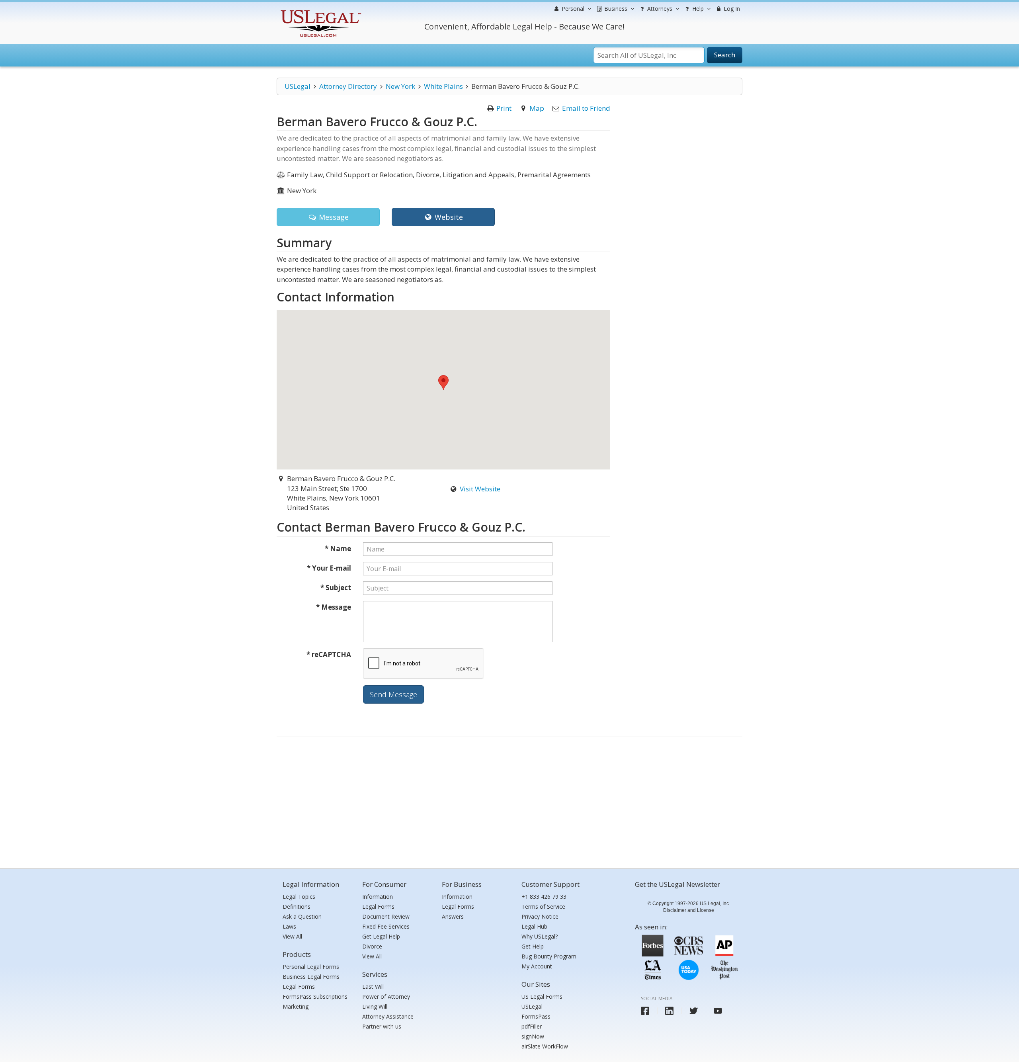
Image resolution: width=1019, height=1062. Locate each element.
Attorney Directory (348, 86)
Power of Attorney (386, 996)
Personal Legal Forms (311, 966)
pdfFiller (531, 1026)
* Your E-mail (329, 568)
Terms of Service (543, 906)
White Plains (443, 86)
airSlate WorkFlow (544, 1046)
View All (292, 936)
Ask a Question (302, 916)
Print (503, 108)
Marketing (295, 1006)
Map (536, 108)
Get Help (532, 946)
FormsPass (535, 1016)
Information (377, 896)
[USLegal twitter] (693, 1011)
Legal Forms (299, 986)
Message (333, 217)
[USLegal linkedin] (669, 1011)
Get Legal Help (381, 936)
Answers (453, 916)
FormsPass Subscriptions (315, 996)
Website (448, 217)
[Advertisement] (509, 801)
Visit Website (480, 488)
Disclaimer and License (688, 910)
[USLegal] (320, 11)
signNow (532, 1036)
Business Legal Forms (311, 976)
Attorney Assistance (388, 1016)
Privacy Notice (539, 916)
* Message (333, 607)
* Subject (335, 587)
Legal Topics (299, 896)
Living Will (374, 1006)
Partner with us (381, 1026)
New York (400, 86)
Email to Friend (586, 108)
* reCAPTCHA (328, 654)
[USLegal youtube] (718, 1011)
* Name (338, 548)
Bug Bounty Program (548, 956)
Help (697, 8)
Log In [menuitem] (731, 8)
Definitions (296, 906)
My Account (536, 966)
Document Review (386, 916)
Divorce (372, 946)
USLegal (297, 86)
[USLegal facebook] (645, 1011)
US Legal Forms (541, 996)
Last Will (373, 986)
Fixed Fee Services (386, 926)
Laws (289, 926)
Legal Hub (534, 926)
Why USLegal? (539, 936)
